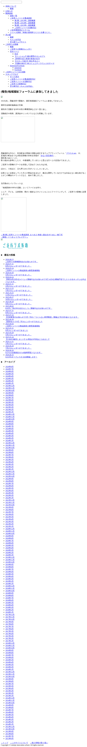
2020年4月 (9, 548)
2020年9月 (9, 536)
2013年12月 (9, 727)
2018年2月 (9, 610)
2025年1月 (9, 412)
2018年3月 (9, 607)
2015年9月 (9, 679)
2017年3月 (9, 636)
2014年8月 (9, 708)
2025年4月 (9, 405)
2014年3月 (9, 719)
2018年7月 (9, 598)
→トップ (4, 743)
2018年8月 (9, 595)
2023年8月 (9, 452)
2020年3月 (9, 550)
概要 (12, 9)
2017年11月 (9, 617)
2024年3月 (9, 436)
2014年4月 (9, 717)
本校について (10, 6)
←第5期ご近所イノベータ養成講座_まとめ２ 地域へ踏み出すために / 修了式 (32, 235)
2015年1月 (9, 696)
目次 (16, 54)
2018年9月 (9, 593)
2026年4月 (9, 376)
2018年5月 (9, 603)
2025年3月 (9, 407)
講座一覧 (13, 16)
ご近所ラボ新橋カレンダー (21, 49)
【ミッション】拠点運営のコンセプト (29, 56)
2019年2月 (9, 581)
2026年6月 (9, 371)
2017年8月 (9, 624)
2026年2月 (9, 381)
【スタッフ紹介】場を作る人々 (27, 61)
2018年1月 (9, 612)
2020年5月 (9, 545)
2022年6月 (9, 486)
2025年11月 (9, 388)
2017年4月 (9, 634)
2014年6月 (9, 712)
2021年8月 (9, 510)
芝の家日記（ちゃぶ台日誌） (22, 86)
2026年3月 (9, 379)
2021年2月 (9, 524)
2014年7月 (9, 710)
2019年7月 (9, 569)
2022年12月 (9, 471)
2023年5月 (9, 460)
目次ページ (14, 51)
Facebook (18, 70)
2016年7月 (9, 655)
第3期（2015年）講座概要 (24, 25)
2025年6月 (9, 400)
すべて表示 (14, 77)
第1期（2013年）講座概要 (24, 20)
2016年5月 (9, 660)
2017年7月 (9, 626)
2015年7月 (9, 684)
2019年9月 (9, 564)
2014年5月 (9, 715)
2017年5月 (9, 631)
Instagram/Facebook (17, 66)
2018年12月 (9, 586)
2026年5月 (9, 374)
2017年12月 (9, 615)
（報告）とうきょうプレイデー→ (14, 237)
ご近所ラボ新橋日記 (18, 84)
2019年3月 (9, 579)
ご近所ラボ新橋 (11, 44)
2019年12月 (9, 557)
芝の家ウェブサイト (18, 42)
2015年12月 (9, 672)
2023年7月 (9, 455)
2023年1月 (9, 469)
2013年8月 (9, 734)
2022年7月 (9, 483)
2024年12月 (9, 414)
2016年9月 (9, 650)
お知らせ (9, 11)
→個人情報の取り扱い (39, 743)
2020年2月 (9, 553)
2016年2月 (9, 667)
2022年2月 (9, 495)
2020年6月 (9, 543)
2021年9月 (9, 507)
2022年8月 (9, 481)
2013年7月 (9, 736)
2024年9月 (9, 421)
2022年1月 (9, 498)
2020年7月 (9, 541)
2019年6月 (9, 572)
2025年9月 (9, 393)
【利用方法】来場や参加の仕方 (27, 59)
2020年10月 (9, 533)
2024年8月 (9, 424)
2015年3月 (9, 691)
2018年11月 (9, 588)
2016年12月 (9, 643)
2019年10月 (9, 562)
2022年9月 (9, 479)
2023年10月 (9, 448)
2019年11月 (9, 560)
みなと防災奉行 (47, 156)
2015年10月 (9, 677)
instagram (17, 68)
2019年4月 (9, 576)
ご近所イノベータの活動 (15, 72)
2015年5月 (9, 686)
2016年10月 (9, 648)
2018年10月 (9, 591)
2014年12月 (9, 698)
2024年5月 (9, 431)
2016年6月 (9, 657)
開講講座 (9, 13)
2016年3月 (9, 665)
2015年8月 (9, 681)
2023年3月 (9, 464)
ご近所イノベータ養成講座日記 (22, 79)
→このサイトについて (19, 743)
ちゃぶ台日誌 (15, 40)
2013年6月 (9, 739)
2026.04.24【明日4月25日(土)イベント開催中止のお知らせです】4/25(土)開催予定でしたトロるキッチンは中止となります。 (45, 279)
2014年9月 (9, 705)
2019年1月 (9, 584)
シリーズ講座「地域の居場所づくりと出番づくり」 (31, 32)
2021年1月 (9, 526)
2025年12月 (9, 386)
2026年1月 (9, 383)
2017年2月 (9, 638)
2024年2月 (9, 438)
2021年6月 (9, 514)
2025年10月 (9, 390)
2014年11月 (9, 700)
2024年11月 (9, 417)
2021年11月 (9, 502)
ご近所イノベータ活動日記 (25, 28)
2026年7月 (9, 369)
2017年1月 (9, 641)
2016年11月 (9, 646)
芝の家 (8, 35)
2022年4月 (9, 491)
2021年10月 (9, 505)
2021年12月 (9, 500)
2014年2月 (9, 722)
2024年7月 (9, 426)
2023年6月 (9, 457)
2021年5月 (9, 517)
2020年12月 (9, 529)
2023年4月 (9, 462)
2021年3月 (9, 522)
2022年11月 (9, 474)
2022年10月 (9, 476)
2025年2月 (9, 410)
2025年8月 (9, 395)
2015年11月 (9, 674)
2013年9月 (9, 731)
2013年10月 (9, 729)
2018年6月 (9, 600)
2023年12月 (9, 443)
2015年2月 (9, 693)
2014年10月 (9, 703)
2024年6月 (9, 429)
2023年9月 (9, 450)
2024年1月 (9, 441)
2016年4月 (9, 662)
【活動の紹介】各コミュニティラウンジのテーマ (34, 63)
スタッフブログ (11, 74)
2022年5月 (9, 488)
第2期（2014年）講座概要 (24, 23)
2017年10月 (9, 619)
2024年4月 (9, 433)
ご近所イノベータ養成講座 (21, 18)
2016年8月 (9, 653)
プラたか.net (71, 153)
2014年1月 (9, 724)
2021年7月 (9, 512)
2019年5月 (9, 574)
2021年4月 (9, 519)
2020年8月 (9, 538)
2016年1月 (9, 669)
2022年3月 (9, 493)
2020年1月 (9, 555)
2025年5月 (9, 402)
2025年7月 (9, 398)
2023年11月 (9, 445)
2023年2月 (9, 467)
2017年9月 (9, 622)
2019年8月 (9, 567)
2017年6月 (9, 629)
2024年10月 (9, 419)
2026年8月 (9, 367)
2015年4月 (9, 688)
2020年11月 (9, 531)
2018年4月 (9, 605)
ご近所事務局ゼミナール (20, 30)
